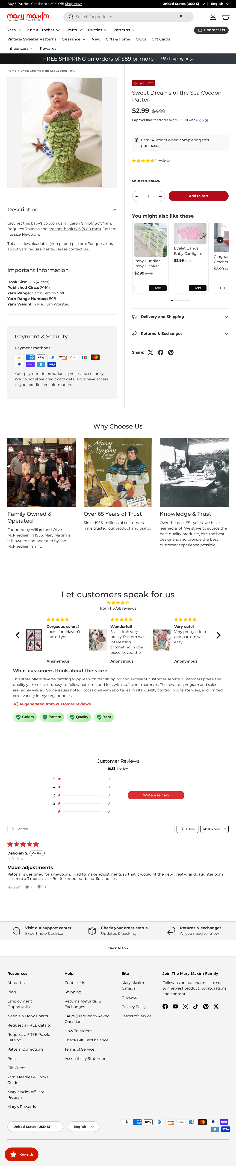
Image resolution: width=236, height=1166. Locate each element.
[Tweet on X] (150, 352)
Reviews (129, 997)
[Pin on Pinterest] (171, 352)
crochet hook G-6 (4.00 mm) (75, 229)
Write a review (156, 795)
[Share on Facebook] (161, 352)
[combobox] (128, 17)
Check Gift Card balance (87, 1040)
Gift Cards (161, 39)
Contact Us (75, 983)
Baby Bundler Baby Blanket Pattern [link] (147, 264)
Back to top (118, 948)
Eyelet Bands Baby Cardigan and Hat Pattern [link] (189, 251)
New (96, 39)
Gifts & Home (118, 39)
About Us (16, 983)
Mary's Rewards (21, 1106)
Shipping (73, 992)
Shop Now (73, 4)
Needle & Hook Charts (27, 1016)
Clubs (141, 39)
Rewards (48, 48)
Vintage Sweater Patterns (31, 39)
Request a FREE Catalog (29, 1025)
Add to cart (198, 196)
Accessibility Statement (86, 1058)
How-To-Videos (78, 1031)
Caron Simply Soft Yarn (90, 223)
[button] (181, 17)
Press (12, 1058)
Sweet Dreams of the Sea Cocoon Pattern (48, 70)
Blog (11, 992)
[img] (118, 603)
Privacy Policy (134, 1007)
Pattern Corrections (25, 1049)
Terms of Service (79, 1049)
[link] (150, 240)
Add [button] (158, 288)
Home (11, 70)
